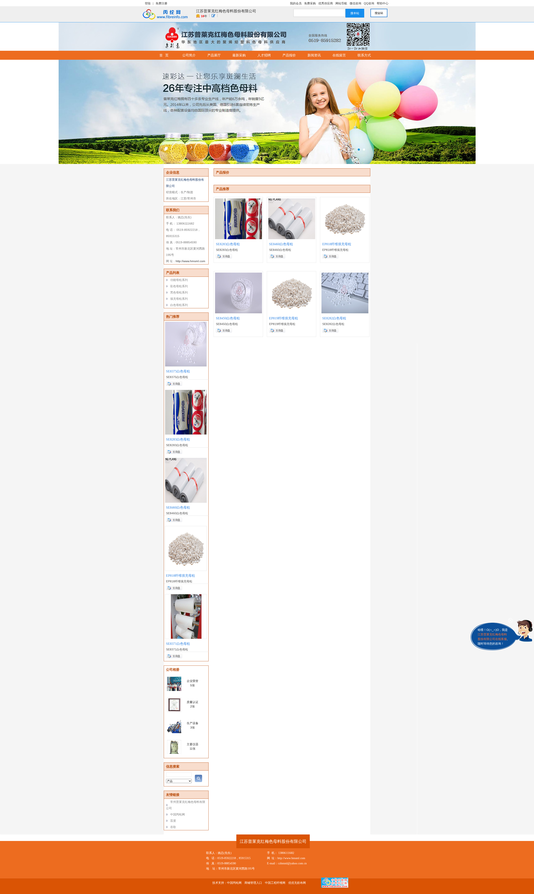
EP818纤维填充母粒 (180, 575)
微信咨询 (355, 3)
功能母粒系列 (179, 280)
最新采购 (239, 55)
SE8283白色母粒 (178, 439)
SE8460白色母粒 (178, 507)
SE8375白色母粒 (178, 371)
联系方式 (364, 55)
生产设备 (192, 723)
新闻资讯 (314, 55)
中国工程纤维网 (275, 882)
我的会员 (296, 3)
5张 (192, 685)
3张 (192, 727)
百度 (173, 820)
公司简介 (189, 55)
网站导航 (341, 3)
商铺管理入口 (253, 882)
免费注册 (161, 3)
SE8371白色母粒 (178, 643)
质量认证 (192, 702)
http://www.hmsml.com (190, 261)
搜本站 (354, 13)
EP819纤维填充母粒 (283, 318)
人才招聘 (264, 55)
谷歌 (173, 827)
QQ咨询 (369, 3)
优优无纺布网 (297, 882)
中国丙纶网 (177, 814)
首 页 (164, 55)
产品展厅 (214, 55)
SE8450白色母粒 (228, 318)
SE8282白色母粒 (334, 318)
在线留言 (339, 55)
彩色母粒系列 (179, 286)
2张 (192, 706)
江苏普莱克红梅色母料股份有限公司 (226, 11)
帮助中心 (382, 3)
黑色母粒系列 (179, 292)
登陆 (148, 3)
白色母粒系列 (179, 305)
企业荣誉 (192, 681)
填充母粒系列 (179, 298)
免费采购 (310, 3)
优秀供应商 (325, 3)
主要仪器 (192, 744)
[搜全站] (380, 13)
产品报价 (289, 55)
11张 (192, 748)
